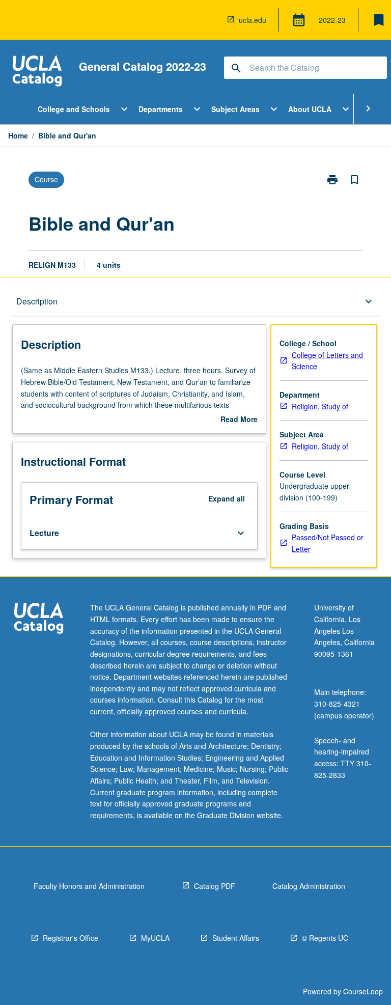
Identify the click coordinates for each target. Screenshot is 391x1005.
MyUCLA (155, 938)
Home (18, 135)
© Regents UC (325, 938)
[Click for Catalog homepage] (37, 72)
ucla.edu (252, 20)
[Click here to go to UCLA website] (38, 619)
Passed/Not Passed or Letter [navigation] (328, 543)
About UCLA (309, 109)
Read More (239, 419)
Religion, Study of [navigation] (320, 406)
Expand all (226, 498)
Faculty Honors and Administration (89, 886)
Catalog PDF (214, 886)
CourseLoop (363, 991)
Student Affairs (235, 938)
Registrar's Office (70, 938)
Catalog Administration (308, 886)
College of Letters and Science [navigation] (327, 361)
